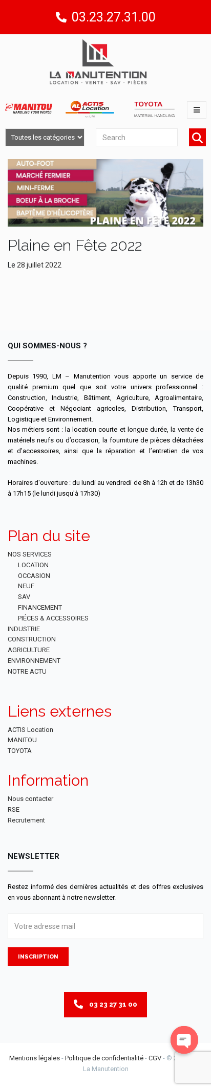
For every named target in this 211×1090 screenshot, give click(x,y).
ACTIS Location (30, 729)
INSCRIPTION (38, 956)
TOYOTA (20, 750)
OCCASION (34, 576)
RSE (13, 809)
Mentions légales (34, 1058)
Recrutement (26, 820)
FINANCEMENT (40, 607)
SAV (24, 596)
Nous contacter (30, 799)
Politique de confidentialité (104, 1058)
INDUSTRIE (24, 629)
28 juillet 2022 (39, 265)
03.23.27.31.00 (114, 17)
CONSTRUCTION (32, 639)
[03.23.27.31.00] (61, 17)
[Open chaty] (184, 1040)
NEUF (26, 586)
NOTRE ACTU (27, 671)
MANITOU (22, 740)
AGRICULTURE (29, 650)
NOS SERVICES (30, 554)
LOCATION (33, 565)
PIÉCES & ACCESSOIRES (53, 618)
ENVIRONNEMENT (34, 660)
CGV (155, 1058)
